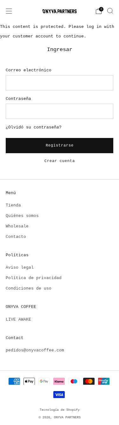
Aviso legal (20, 267)
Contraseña (18, 98)
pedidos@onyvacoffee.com (35, 350)
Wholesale (17, 226)
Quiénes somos (22, 215)
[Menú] (9, 11)
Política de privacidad (34, 278)
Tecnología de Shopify (60, 410)
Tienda (13, 205)
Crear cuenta (59, 161)
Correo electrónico (28, 70)
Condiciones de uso (28, 288)
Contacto (16, 236)
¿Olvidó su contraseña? (34, 127)
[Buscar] (110, 11)
